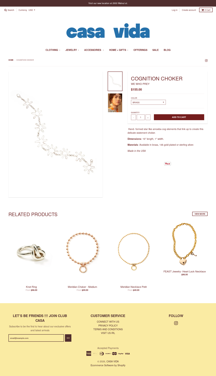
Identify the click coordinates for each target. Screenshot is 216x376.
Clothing (52, 50)
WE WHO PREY (140, 84)
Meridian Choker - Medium (82, 286)
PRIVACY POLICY (108, 325)
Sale (155, 50)
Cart (207, 9)
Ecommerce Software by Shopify (108, 365)
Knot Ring (31, 286)
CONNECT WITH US (108, 321)
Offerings (140, 50)
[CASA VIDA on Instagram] (206, 60)
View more (200, 214)
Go (68, 337)
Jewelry (71, 50)
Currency (23, 10)
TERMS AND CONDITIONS (108, 329)
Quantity (135, 112)
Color (134, 98)
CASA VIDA (112, 361)
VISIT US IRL (108, 333)
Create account (189, 9)
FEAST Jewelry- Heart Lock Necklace (185, 271)
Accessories (93, 50)
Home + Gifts (117, 50)
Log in (175, 9)
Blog (167, 50)
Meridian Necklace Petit (133, 286)
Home (11, 60)
